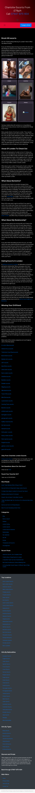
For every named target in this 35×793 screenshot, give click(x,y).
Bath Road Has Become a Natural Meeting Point (14, 562)
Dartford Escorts (7, 610)
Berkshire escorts (7, 629)
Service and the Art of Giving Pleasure (10, 505)
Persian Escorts (6, 696)
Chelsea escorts (6, 592)
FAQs (10, 469)
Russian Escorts (6, 674)
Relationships (6, 532)
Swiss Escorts (6, 682)
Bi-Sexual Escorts (7, 749)
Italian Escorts (6, 661)
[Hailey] (25, 70)
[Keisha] (9, 70)
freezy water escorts (7, 435)
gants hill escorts (6, 449)
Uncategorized (6, 545)
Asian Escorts (6, 715)
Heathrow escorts (7, 586)
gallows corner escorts (7, 446)
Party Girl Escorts (7, 744)
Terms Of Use (6, 783)
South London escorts (8, 602)
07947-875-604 (20, 13)
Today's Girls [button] (25, 25)
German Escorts (6, 672)
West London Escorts (8, 589)
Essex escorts (6, 597)
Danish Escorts (6, 685)
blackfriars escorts (6, 366)
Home (4, 778)
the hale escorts (5, 425)
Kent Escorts (6, 600)
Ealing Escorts (6, 608)
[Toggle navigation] (5, 25)
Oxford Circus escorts (7, 348)
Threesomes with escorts (9, 543)
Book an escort (6, 519)
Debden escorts (5, 383)
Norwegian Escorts (7, 688)
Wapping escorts (5, 387)
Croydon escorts (7, 594)
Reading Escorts (6, 624)
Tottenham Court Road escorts (9, 352)
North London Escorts (8, 581)
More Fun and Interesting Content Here (10, 508)
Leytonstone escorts (7, 401)
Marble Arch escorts (6, 359)
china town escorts (6, 369)
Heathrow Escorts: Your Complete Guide (12, 554)
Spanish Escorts (6, 664)
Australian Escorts (7, 704)
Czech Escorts (6, 669)
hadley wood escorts (7, 421)
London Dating (6, 524)
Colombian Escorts (7, 707)
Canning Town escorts (7, 404)
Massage (5, 717)
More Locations (6, 645)
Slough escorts (6, 619)
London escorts (6, 527)
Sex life (4, 537)
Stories (4, 540)
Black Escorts (6, 699)
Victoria (9, 102)
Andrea (26, 102)
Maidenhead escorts (7, 621)
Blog (4, 516)
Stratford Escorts (7, 613)
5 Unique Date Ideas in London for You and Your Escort (14, 491)
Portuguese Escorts (7, 690)
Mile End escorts (5, 397)
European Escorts (7, 656)
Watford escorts (6, 627)
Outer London (5, 215)
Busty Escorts (6, 730)
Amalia (9, 81)
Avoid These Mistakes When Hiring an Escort (12, 485)
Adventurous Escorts (8, 738)
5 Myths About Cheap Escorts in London (12, 557)
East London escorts (6, 373)
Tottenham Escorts (7, 640)
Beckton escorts (5, 407)
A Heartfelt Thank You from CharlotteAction (13, 559)
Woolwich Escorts (7, 616)
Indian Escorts (6, 701)
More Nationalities (7, 720)
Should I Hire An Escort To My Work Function (12, 497)
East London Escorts (7, 584)
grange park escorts (6, 418)
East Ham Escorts (7, 632)
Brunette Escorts (7, 733)
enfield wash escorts (7, 411)
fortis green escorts (6, 432)
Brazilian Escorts (6, 712)
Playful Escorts (6, 741)
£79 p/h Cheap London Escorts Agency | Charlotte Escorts (19, 791)
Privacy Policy (6, 781)
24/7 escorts (4, 362)
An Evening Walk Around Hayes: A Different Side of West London (16, 566)
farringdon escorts (6, 414)
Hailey (25, 59)
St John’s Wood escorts (7, 345)
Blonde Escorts (6, 736)
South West (10, 196)
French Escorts (6, 666)
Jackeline (25, 81)
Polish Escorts (6, 677)
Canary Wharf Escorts (8, 605)
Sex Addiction (6, 535)
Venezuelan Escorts (7, 709)
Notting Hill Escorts (7, 637)
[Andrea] (25, 112)
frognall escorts (5, 442)
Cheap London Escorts (6, 459)
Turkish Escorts (6, 693)
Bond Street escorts (6, 355)
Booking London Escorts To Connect (10, 494)
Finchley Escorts (6, 643)
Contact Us (5, 786)
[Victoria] (9, 114)
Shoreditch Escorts (7, 635)
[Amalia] (9, 90)
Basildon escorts (5, 380)
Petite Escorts (6, 746)
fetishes (4, 521)
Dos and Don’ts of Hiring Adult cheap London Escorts (14, 488)
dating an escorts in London (10, 264)
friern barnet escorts (6, 439)
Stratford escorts (5, 376)
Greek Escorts (6, 680)
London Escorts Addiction (9, 529)
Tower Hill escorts (6, 394)
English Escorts (6, 658)
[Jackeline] (25, 90)
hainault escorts (5, 428)
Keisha (9, 59)
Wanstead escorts (6, 390)
